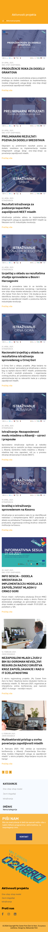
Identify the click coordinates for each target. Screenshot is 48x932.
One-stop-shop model (11, 65)
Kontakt (24, 837)
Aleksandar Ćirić (32, 928)
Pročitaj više (7, 90)
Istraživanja (7, 201)
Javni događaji (8, 654)
